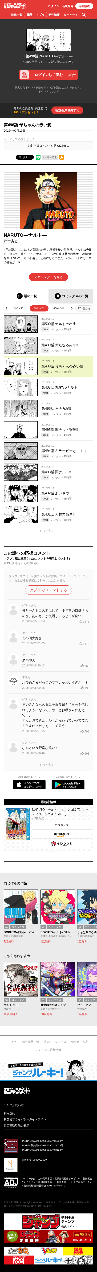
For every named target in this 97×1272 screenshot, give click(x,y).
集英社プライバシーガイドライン (25, 1119)
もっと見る (47, 530)
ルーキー (71, 14)
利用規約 (9, 1113)
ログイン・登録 (60, 6)
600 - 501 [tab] (19, 308)
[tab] (26, 296)
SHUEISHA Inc (14, 1202)
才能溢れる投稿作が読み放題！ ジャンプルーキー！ (48, 1069)
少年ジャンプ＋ (15, 6)
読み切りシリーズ (55, 1042)
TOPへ (13, 1042)
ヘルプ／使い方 (14, 1105)
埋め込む (52, 157)
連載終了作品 (79, 1042)
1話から (86, 308)
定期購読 (84, 6)
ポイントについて (48, 91)
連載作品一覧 (30, 1042)
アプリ (40, 14)
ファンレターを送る (48, 277)
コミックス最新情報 (48, 1049)
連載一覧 (16, 14)
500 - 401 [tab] (39, 308)
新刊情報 (54, 14)
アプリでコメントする (48, 590)
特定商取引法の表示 (16, 1125)
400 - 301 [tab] (58, 308)
